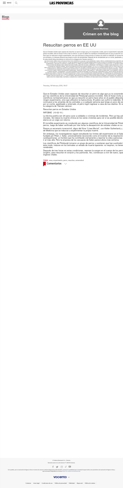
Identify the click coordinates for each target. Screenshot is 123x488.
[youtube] (70, 467)
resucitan (71, 160)
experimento (57, 160)
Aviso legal (36, 483)
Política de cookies (90, 483)
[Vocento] (61, 477)
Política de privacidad (61, 483)
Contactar (28, 483)
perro (65, 160)
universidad (79, 160)
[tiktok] (66, 467)
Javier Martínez (100, 29)
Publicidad (71, 483)
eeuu (50, 160)
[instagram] (61, 467)
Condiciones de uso (47, 483)
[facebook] (53, 467)
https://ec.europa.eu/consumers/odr (71, 471)
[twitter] (57, 467)
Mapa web (80, 483)
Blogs (5, 17)
